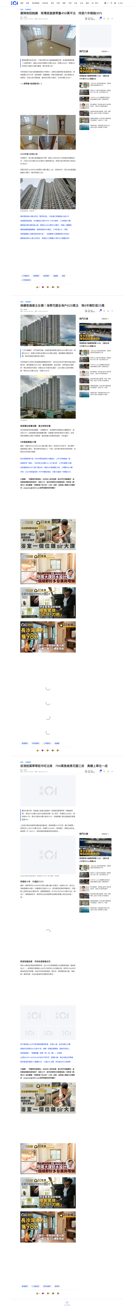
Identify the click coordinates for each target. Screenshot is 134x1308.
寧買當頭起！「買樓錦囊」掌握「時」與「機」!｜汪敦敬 (41, 1053)
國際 (64, 3)
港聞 (21, 3)
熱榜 (58, 3)
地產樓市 (28, 9)
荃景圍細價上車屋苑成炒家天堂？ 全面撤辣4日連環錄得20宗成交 (44, 234)
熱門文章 (83, 51)
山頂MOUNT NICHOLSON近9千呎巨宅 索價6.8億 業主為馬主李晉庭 (46, 1057)
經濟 (93, 3)
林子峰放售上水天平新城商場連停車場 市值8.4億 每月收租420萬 (45, 1044)
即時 (52, 3)
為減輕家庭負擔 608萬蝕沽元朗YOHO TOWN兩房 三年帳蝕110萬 (45, 221)
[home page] (14, 3)
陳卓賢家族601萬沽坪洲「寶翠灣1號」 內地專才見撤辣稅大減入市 (44, 216)
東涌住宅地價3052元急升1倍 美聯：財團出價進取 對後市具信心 (44, 1049)
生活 (81, 3)
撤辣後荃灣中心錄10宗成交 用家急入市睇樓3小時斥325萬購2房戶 (45, 238)
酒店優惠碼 (35, 3)
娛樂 (27, 3)
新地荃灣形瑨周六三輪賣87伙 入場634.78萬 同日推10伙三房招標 (45, 1062)
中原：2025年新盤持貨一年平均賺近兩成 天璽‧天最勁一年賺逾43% (45, 472)
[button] (104, 18)
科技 (75, 3)
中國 (69, 3)
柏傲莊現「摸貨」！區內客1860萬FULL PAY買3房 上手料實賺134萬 (45, 463)
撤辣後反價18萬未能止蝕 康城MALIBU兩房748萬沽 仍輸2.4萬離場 (45, 225)
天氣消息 (45, 3)
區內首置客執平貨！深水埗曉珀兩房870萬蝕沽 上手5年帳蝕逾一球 (45, 459)
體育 (87, 3)
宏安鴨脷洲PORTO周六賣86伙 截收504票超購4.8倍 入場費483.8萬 (46, 467)
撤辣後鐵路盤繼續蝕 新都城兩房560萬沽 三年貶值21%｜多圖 (43, 229)
